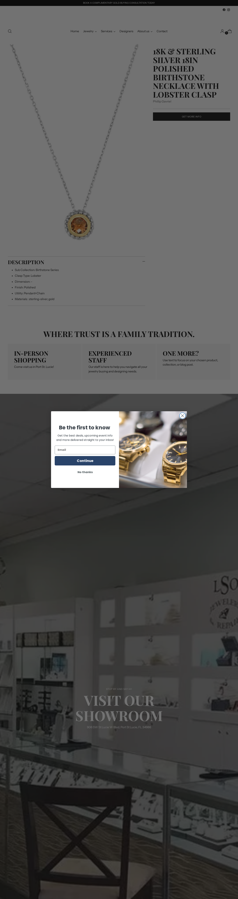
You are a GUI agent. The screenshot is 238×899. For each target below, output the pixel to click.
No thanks (85, 472)
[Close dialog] (182, 416)
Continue (85, 460)
